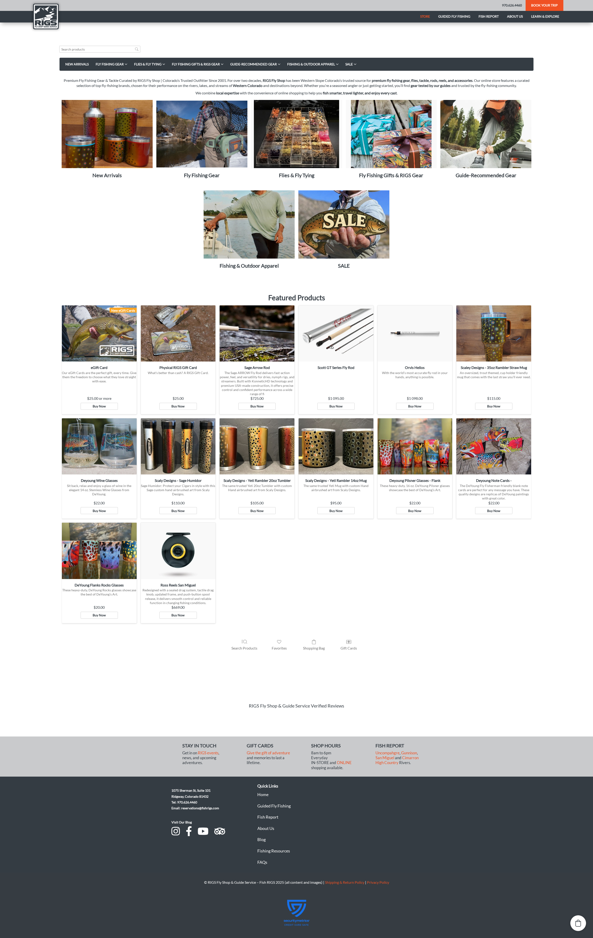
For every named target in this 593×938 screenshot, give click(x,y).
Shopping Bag (314, 648)
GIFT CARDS (260, 745)
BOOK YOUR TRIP (544, 5)
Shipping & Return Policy (344, 882)
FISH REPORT (389, 745)
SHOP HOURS (326, 745)
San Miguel (384, 758)
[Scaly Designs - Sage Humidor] (178, 446)
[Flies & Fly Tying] (296, 134)
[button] (578, 923)
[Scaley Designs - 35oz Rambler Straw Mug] (493, 333)
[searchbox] (99, 49)
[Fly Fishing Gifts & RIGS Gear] (391, 134)
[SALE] (343, 224)
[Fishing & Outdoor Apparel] (249, 224)
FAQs (262, 862)
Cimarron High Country (397, 760)
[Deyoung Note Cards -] (493, 446)
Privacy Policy (378, 882)
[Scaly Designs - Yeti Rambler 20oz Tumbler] (257, 446)
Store (425, 16)
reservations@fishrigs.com (200, 808)
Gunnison (409, 753)
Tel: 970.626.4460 (184, 802)
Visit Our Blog (181, 822)
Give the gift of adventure (268, 753)
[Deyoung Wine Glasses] (99, 446)
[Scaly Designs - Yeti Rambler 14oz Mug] (336, 446)
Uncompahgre (387, 753)
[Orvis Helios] (415, 333)
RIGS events (208, 753)
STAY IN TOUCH (199, 745)
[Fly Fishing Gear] (201, 134)
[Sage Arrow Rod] (257, 333)
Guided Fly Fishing (454, 16)
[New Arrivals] (107, 134)
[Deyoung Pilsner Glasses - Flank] (415, 446)
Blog (261, 839)
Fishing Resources (273, 850)
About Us (265, 828)
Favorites (279, 648)
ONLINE (344, 762)
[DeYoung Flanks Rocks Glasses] (99, 551)
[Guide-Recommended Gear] (485, 134)
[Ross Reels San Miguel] (178, 551)
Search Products (244, 648)
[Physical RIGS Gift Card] (178, 333)
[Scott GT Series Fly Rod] (336, 333)
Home (262, 794)
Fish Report (489, 16)
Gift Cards (349, 648)
